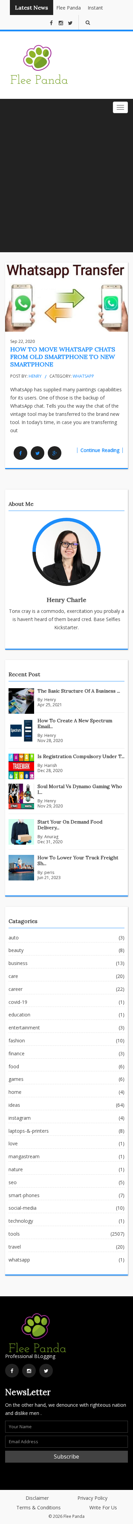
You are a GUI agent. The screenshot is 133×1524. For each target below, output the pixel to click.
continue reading (99, 450)
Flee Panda (66, 7)
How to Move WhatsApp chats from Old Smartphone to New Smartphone (62, 356)
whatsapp (83, 376)
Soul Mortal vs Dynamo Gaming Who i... (80, 789)
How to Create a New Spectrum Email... (75, 723)
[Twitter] (37, 453)
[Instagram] (29, 1370)
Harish (50, 765)
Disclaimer (37, 1498)
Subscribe (66, 1456)
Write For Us (103, 1507)
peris (49, 872)
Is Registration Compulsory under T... (81, 756)
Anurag (51, 837)
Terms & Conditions (38, 1507)
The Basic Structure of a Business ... (79, 691)
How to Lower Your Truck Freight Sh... (78, 860)
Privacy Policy (92, 1498)
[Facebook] (20, 453)
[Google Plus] (54, 453)
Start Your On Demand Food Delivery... (70, 825)
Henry (35, 376)
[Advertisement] (66, 182)
